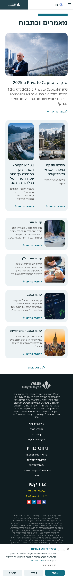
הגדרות (12, 572)
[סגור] (68, 549)
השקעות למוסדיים (36, 460)
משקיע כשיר (36, 429)
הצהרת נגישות (36, 465)
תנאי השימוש (37, 560)
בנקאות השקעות (36, 439)
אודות (36, 475)
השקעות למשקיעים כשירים (37, 470)
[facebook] (44, 502)
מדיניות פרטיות (49, 565)
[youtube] (29, 502)
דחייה (34, 572)
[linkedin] (34, 502)
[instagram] (39, 502)
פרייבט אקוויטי (36, 424)
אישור (55, 572)
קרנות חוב (36, 434)
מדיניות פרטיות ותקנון (36, 454)
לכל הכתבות (36, 367)
